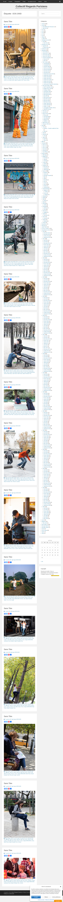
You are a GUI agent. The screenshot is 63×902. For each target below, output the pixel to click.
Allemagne (45, 154)
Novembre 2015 (47, 310)
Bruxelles (45, 157)
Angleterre (46, 190)
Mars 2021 (46, 424)
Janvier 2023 (46, 456)
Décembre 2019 (47, 377)
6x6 (5, 194)
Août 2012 (46, 240)
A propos (10, 1)
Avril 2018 (46, 356)
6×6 (42, 32)
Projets (24, 1)
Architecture (44, 48)
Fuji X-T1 (44, 144)
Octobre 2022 (46, 446)
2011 (44, 231)
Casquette (8, 547)
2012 (44, 238)
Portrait (43, 528)
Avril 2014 (46, 280)
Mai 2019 (45, 384)
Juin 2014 (45, 287)
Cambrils (45, 168)
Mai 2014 (45, 288)
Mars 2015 (46, 309)
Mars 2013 (46, 271)
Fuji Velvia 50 (46, 72)
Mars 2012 (46, 252)
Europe (9, 76)
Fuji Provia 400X (47, 69)
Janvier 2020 (46, 399)
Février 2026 (46, 511)
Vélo (15, 198)
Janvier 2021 (46, 418)
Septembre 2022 (47, 447)
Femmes (16, 78)
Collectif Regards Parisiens (31, 6)
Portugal (44, 206)
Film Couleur (45, 62)
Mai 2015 (45, 307)
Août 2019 (46, 374)
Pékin (45, 131)
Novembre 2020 (47, 406)
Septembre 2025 (47, 505)
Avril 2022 (46, 433)
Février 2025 (46, 493)
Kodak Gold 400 (47, 78)
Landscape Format (17, 414)
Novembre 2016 (47, 330)
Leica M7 (44, 112)
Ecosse (45, 193)
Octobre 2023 (46, 465)
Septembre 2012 (47, 256)
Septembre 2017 (47, 352)
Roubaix (45, 185)
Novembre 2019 (47, 387)
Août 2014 (46, 278)
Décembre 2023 (47, 453)
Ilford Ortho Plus (47, 97)
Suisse (44, 216)
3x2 (10, 77)
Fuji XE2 (44, 150)
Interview (43, 225)
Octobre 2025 (46, 503)
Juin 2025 (45, 497)
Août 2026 (46, 508)
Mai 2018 (45, 365)
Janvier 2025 (46, 494)
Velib (13, 198)
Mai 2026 (45, 517)
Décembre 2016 (47, 319)
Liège (45, 159)
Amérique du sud (45, 44)
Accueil (4, 1)
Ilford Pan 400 (46, 100)
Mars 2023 (46, 462)
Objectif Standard (18, 80)
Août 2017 (46, 335)
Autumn (26, 597)
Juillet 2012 (46, 247)
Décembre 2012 (47, 243)
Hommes (22, 145)
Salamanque (46, 169)
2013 (44, 257)
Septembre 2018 (47, 371)
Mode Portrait (11, 80)
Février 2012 (46, 244)
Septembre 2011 (47, 237)
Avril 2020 (46, 394)
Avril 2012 (46, 241)
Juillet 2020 (46, 400)
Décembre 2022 (10, 369)
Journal (10, 548)
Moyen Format (46, 113)
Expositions (44, 224)
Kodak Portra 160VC (48, 79)
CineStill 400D (46, 63)
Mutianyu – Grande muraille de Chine (51, 128)
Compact (43, 143)
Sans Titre (8, 21)
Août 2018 (46, 355)
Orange (15, 147)
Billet (43, 141)
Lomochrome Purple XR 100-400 (50, 84)
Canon (26, 77)
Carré (32, 597)
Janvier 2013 (46, 265)
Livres (43, 520)
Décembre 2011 (47, 232)
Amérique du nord (45, 39)
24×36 (43, 23)
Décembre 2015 (47, 300)
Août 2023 (46, 450)
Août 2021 (46, 412)
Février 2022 (46, 436)
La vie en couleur (21, 76)
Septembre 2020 (47, 409)
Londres (46, 191)
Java (45, 135)
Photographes (17, 1)
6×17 (43, 29)
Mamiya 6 (46, 119)
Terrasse (25, 80)
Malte (44, 201)
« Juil (42, 561)
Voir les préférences (56, 897)
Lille (44, 178)
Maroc (44, 38)
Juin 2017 (45, 344)
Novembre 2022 (30, 637)
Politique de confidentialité (49, 899)
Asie (7, 596)
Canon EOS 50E (46, 56)
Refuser (46, 897)
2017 (44, 334)
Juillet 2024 (46, 477)
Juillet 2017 (46, 343)
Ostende (45, 160)
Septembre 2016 (47, 333)
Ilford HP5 (46, 95)
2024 (44, 468)
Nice (44, 181)
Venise (45, 200)
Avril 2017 (46, 337)
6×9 (42, 35)
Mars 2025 (46, 500)
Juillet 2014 (46, 285)
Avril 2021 (46, 413)
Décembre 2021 (47, 415)
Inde (18, 596)
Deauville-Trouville (47, 175)
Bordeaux (45, 172)
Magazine (44, 521)
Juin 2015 (45, 306)
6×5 (42, 31)
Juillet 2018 (46, 362)
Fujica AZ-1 (45, 110)
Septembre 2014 (47, 294)
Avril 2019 (46, 375)
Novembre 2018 (47, 368)
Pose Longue (44, 530)
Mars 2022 (46, 443)
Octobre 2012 (46, 254)
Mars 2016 (46, 328)
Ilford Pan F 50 (46, 101)
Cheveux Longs (30, 77)
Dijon (45, 176)
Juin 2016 (45, 325)
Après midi (20, 77)
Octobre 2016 (46, 331)
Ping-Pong (32, 414)
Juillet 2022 (46, 439)
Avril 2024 (46, 471)
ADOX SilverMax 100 (48, 87)
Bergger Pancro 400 (48, 88)
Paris (33, 76)
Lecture (5, 80)
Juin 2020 (45, 402)
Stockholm (46, 215)
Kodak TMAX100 (47, 103)
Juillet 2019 (46, 381)
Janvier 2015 (46, 303)
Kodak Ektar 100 (47, 75)
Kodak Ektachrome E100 (49, 73)
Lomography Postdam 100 (49, 107)
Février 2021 (46, 416)
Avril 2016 (46, 318)
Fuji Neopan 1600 (47, 91)
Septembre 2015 (47, 313)
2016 (44, 315)
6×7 (42, 34)
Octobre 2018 (46, 369)
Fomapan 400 (46, 90)
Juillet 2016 (46, 324)
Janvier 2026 (46, 512)
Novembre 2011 (47, 234)
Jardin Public (30, 264)
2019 (44, 372)
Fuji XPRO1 (45, 151)
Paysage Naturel (45, 525)
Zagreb (45, 163)
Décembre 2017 (47, 338)
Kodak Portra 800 (47, 82)
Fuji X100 (44, 148)
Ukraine (44, 222)
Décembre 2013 (47, 262)
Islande (44, 197)
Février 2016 (46, 321)
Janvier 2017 (46, 341)
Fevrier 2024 (46, 474)
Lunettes (16, 548)
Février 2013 (46, 263)
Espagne (44, 165)
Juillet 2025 (46, 496)
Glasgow (46, 194)
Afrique (43, 37)
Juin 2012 (45, 249)
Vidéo (43, 533)
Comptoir (12, 547)
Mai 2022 (45, 441)
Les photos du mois (32, 1)
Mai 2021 (45, 422)
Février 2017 (46, 340)
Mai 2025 (45, 499)
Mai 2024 (45, 480)
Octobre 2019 (46, 388)
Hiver (30, 78)
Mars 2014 (46, 290)
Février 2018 (46, 359)
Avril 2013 (46, 260)
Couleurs (5, 78)
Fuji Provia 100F (47, 67)
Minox (45, 60)
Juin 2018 (45, 363)
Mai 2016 (45, 327)
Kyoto (45, 138)
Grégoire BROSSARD (15, 24)
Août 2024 (46, 469)
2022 (8, 597)
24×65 (43, 25)
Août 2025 (46, 489)
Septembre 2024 (47, 486)
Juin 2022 (45, 440)
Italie (43, 199)
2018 (44, 353)
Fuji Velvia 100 (46, 70)
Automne (22, 597)
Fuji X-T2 (44, 146)
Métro (8, 306)
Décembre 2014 (47, 281)
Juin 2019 (45, 383)
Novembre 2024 (47, 483)
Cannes (45, 173)
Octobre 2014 (46, 293)
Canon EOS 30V (46, 54)
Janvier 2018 (46, 360)
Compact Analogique (47, 57)
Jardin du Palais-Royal (8, 373)
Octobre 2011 (46, 235)
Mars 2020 (46, 405)
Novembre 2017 (47, 349)
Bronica (45, 115)
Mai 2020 (45, 403)
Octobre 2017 (46, 350)
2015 (44, 296)
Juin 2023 (45, 459)
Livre (8, 80)
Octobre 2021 (46, 427)
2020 (44, 391)
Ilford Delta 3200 (47, 94)
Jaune (33, 78)
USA (43, 41)
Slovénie (44, 210)
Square (10, 198)
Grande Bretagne (46, 188)
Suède (44, 213)
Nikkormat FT (45, 122)
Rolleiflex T (46, 120)
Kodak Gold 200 (47, 76)
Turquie (44, 219)
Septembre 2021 (47, 428)
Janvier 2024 (46, 475)
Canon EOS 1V (46, 53)
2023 (6, 77)
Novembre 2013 (47, 272)
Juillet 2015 (46, 305)
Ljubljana (45, 212)
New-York (46, 42)
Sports (43, 531)
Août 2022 (46, 431)
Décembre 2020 (47, 396)
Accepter (36, 897)
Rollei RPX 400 (47, 109)
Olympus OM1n (46, 123)
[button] (60, 886)
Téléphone (20, 265)
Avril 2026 (46, 509)
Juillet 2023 (46, 458)
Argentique (44, 50)
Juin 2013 (45, 268)
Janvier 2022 (46, 437)
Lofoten (45, 204)
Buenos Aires (46, 47)
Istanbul (45, 221)
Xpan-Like (45, 28)
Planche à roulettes (16, 481)
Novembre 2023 (47, 464)
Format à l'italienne (10, 305)
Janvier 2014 (46, 284)
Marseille (45, 179)
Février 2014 (46, 282)
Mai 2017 (45, 346)
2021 (44, 411)
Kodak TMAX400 (47, 104)
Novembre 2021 (47, 425)
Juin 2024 (45, 478)
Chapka (5, 413)
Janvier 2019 (46, 380)
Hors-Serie (45, 522)
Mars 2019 (46, 386)
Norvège (44, 203)
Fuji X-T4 (44, 147)
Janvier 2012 (46, 246)
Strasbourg (46, 187)
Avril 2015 (46, 299)
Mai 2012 (45, 250)
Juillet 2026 (46, 514)
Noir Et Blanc (44, 524)
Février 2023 (13, 76)
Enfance (11, 706)
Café (23, 77)
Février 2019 (46, 378)
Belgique (44, 156)
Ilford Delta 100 (47, 93)
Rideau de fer (6, 198)
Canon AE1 (45, 51)
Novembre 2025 (47, 502)
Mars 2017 (46, 347)
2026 (44, 506)
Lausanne (45, 218)
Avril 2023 (46, 452)
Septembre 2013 (47, 275)
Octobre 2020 (46, 408)
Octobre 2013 (46, 274)
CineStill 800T (46, 65)
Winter (28, 80)
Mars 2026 (46, 518)
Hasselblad (46, 118)
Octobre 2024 (46, 484)
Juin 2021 (45, 421)
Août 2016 (46, 316)
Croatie (44, 162)
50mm (13, 77)
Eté (6, 773)
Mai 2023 (45, 461)
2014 (44, 277)
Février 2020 (46, 397)
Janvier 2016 (46, 322)
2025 (44, 487)
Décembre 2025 (47, 492)
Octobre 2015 (46, 312)
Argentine (44, 45)
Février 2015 (46, 302)
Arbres (26, 705)
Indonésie (45, 134)
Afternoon (16, 77)
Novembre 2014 (47, 291)
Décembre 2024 (47, 472)
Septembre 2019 (47, 390)
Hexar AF (45, 59)
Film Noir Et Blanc (46, 85)
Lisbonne (45, 207)
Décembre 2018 (47, 358)
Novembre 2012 (47, 253)
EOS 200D (9, 78)
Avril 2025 (46, 490)
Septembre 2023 (47, 467)
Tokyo (45, 140)
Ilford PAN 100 (46, 98)
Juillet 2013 (46, 266)
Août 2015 (46, 297)
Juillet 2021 (46, 419)
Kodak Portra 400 (47, 81)
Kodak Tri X (46, 106)
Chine (44, 126)
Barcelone (46, 166)
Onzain (45, 182)
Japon (44, 137)
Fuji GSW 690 (46, 116)
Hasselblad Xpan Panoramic (48, 26)
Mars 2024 (46, 481)
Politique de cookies (41, 899)
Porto (45, 209)
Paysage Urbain (45, 527)
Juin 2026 (45, 515)
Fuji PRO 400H (47, 66)
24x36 (6, 76)
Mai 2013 (45, 269)
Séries (45, 1)
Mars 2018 (46, 366)
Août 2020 (46, 393)
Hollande (44, 196)
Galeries (40, 1)
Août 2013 (46, 259)
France (17, 76)
